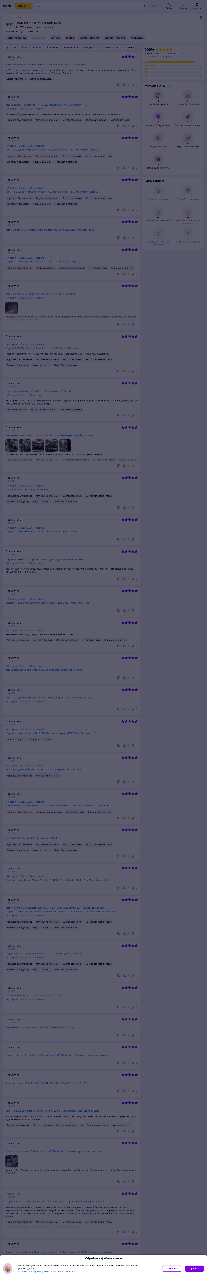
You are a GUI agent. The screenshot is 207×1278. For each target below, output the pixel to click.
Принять (194, 1268)
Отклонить (172, 1268)
